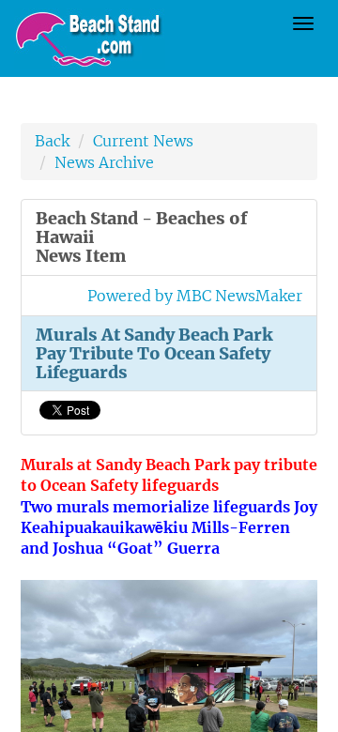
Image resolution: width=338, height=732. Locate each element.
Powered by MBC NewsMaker (194, 295)
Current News (143, 140)
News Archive (104, 162)
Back (52, 140)
